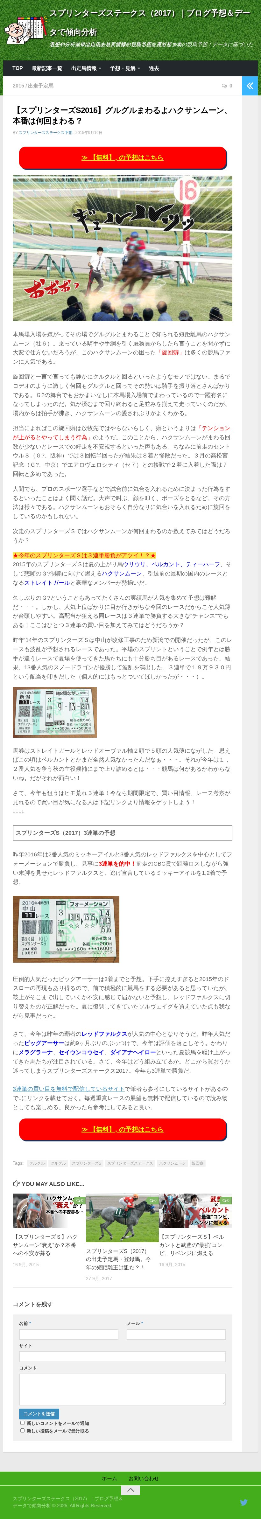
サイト (25, 1345)
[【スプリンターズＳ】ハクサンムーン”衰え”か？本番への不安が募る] (49, 1211)
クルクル (37, 1163)
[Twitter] (243, 1502)
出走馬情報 (84, 68)
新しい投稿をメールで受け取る (58, 1430)
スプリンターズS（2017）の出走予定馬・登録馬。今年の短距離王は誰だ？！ (118, 1259)
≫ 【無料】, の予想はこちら (122, 157)
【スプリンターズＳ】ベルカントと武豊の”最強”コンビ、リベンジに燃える (191, 1245)
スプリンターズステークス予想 (45, 132)
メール (135, 1323)
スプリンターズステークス (130, 1163)
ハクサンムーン (172, 1163)
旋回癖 (197, 1163)
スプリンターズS (86, 1163)
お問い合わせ (144, 1478)
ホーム (109, 1478)
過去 (154, 68)
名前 (25, 1323)
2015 (18, 85)
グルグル (58, 1163)
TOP (17, 68)
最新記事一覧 (47, 68)
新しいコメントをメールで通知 (58, 1423)
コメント (28, 1367)
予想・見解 (123, 68)
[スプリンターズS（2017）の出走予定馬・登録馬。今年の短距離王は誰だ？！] (122, 1218)
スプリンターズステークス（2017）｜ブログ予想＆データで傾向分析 (149, 22)
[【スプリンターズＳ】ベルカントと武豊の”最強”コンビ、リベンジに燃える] (195, 1211)
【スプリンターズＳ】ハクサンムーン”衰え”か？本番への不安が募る (45, 1245)
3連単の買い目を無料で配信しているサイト (69, 1089)
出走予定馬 (40, 85)
